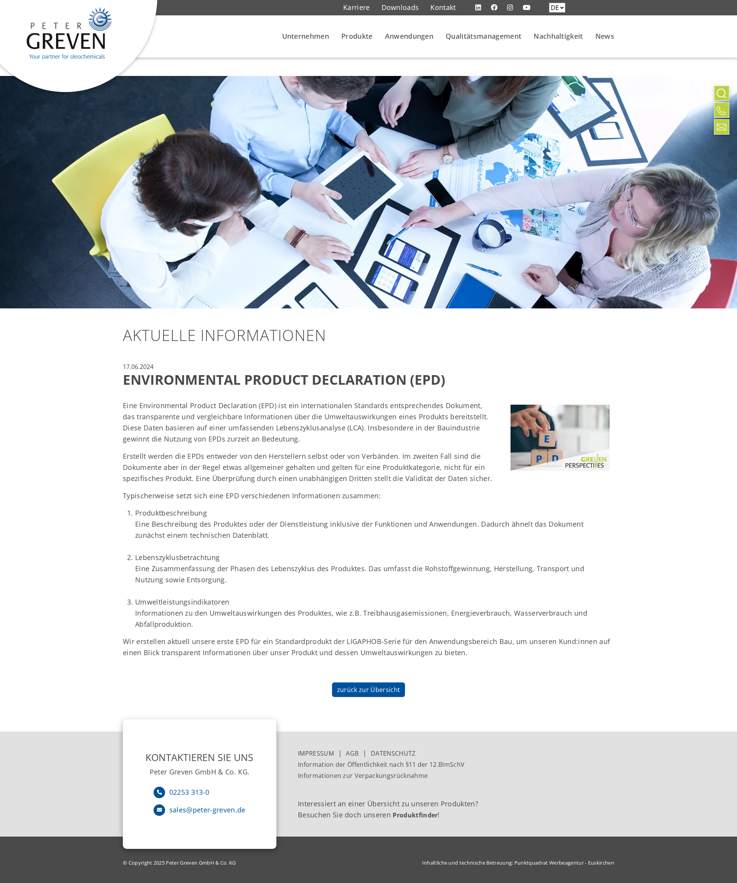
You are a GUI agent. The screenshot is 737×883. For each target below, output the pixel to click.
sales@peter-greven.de (207, 809)
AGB (352, 753)
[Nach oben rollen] (721, 144)
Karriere (356, 7)
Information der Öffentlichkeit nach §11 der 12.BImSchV (381, 764)
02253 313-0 (189, 792)
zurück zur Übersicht (368, 689)
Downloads (400, 7)
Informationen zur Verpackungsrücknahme (363, 775)
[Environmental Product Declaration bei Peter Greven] (560, 438)
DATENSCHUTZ (393, 753)
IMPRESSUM (316, 753)
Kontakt (443, 7)
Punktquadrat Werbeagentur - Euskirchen (564, 862)
